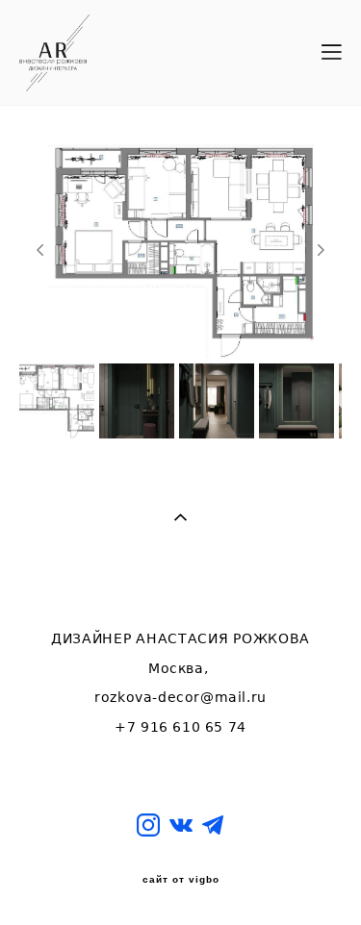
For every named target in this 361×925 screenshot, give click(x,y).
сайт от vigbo (180, 880)
